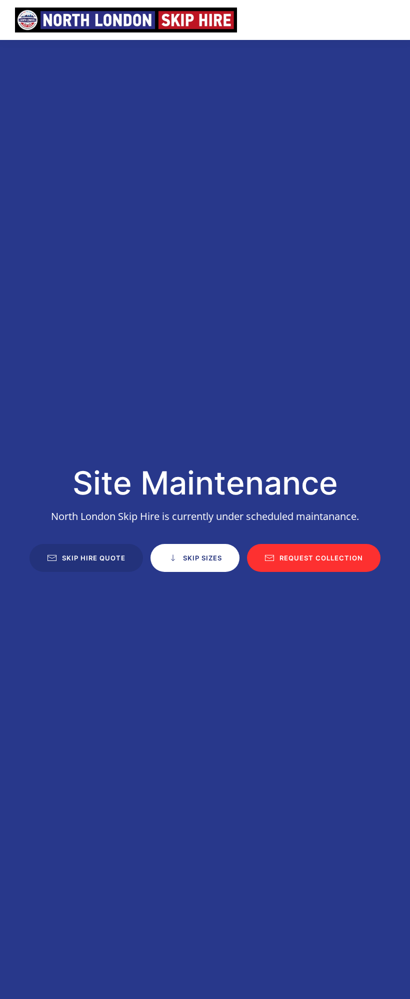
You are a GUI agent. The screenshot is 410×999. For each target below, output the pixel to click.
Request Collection (321, 558)
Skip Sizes (202, 558)
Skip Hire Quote (94, 558)
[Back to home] (126, 20)
